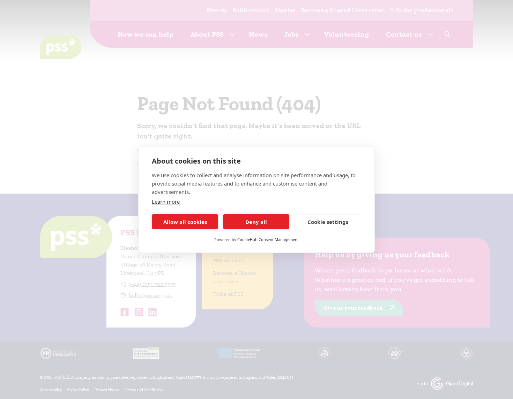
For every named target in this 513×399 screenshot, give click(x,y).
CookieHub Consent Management (268, 239)
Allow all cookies (185, 221)
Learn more (166, 201)
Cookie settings (327, 221)
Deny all (256, 221)
